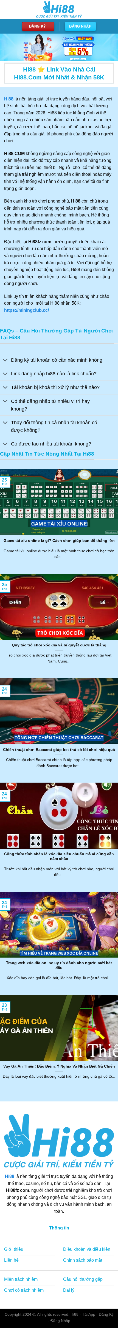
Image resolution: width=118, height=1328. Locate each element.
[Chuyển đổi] (5, 360)
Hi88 (9, 1176)
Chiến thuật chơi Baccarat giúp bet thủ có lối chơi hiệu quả (59, 750)
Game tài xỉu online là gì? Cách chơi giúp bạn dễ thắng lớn (59, 541)
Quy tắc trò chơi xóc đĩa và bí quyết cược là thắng (59, 645)
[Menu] (7, 9)
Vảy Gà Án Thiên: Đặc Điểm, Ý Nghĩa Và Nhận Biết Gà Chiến (59, 1066)
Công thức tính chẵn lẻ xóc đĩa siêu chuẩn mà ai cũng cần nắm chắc (59, 856)
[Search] (109, 9)
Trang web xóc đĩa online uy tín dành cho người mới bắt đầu (59, 965)
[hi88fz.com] (59, 9)
